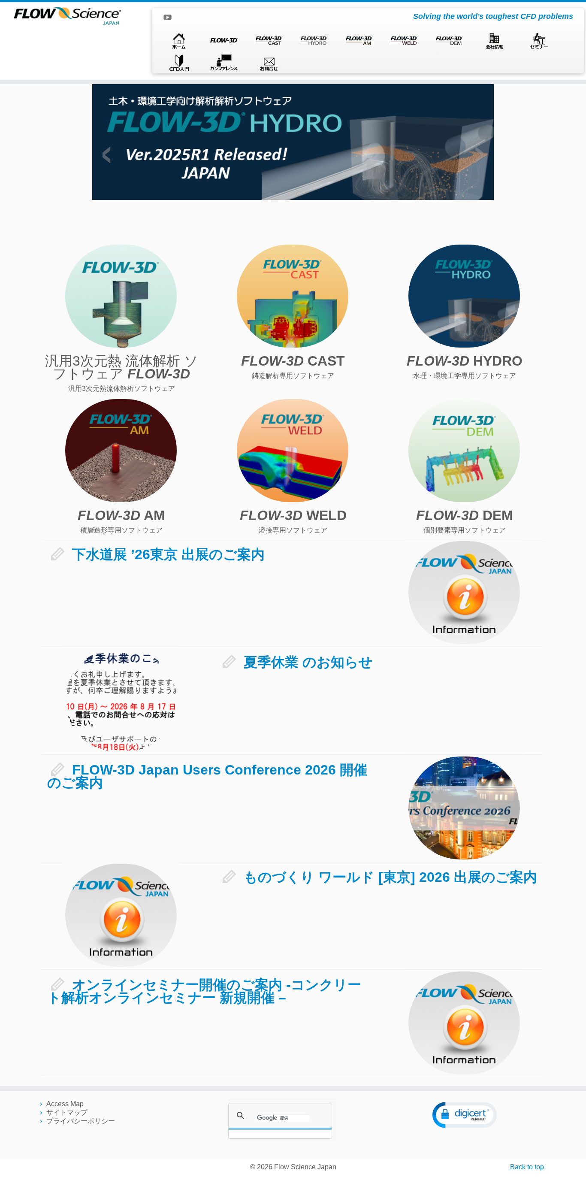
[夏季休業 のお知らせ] (121, 700)
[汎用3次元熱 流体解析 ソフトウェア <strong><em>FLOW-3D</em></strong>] (121, 296)
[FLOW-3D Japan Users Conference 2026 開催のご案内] (464, 808)
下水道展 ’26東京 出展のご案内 (168, 554)
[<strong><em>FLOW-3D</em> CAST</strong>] (292, 296)
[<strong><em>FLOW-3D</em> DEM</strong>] (464, 450)
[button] (464, 1115)
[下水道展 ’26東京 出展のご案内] (464, 592)
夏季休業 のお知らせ (308, 662)
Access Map (65, 1103)
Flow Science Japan (305, 1167)
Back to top (527, 1167)
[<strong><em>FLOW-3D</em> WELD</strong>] (292, 450)
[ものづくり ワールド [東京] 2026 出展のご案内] (121, 915)
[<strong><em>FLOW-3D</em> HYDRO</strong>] (464, 296)
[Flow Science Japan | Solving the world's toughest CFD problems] (67, 15)
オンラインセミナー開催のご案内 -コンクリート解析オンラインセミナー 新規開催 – (204, 991)
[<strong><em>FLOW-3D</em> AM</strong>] (121, 450)
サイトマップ (67, 1112)
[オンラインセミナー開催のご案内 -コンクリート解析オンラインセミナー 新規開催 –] (464, 1023)
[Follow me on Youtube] (170, 19)
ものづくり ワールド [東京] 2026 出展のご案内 (390, 877)
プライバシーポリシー (80, 1121)
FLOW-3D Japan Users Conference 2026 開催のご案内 (207, 776)
